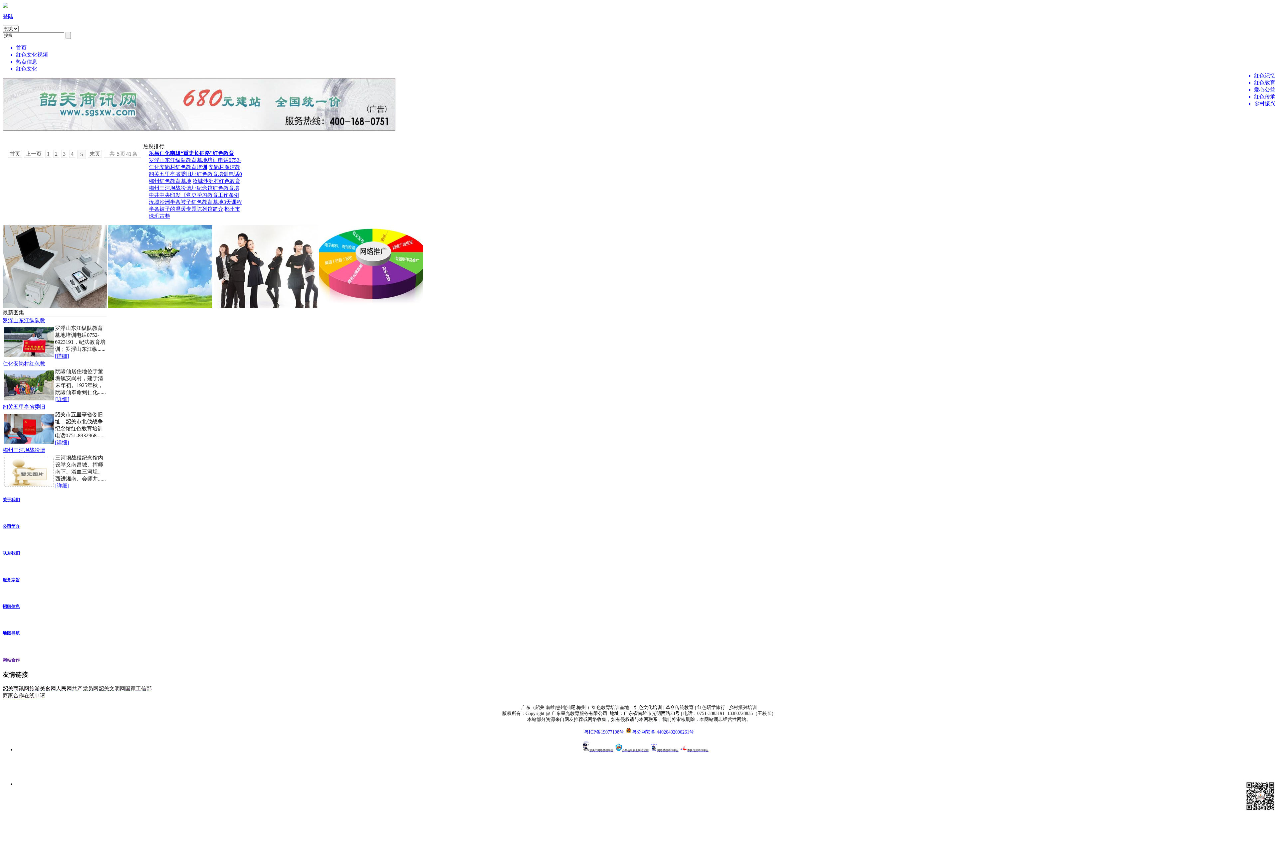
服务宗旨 (11, 579)
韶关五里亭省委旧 (24, 407)
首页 (15, 154)
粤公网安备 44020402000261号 (663, 732)
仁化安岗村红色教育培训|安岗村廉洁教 (194, 167)
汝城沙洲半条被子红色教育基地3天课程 (195, 202)
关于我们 (11, 499)
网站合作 (11, 659)
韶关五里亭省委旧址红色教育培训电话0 (195, 174)
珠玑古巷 (159, 216)
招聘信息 (11, 606)
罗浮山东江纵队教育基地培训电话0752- (195, 160)
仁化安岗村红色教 (24, 363)
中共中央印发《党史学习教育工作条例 (194, 195)
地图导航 (11, 633)
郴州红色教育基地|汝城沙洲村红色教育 (194, 181)
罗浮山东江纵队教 (24, 320)
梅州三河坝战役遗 (24, 450)
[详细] (62, 356)
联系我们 (11, 552)
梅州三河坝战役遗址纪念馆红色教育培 (194, 188)
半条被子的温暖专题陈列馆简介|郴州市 (194, 209)
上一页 (34, 154)
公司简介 (11, 526)
